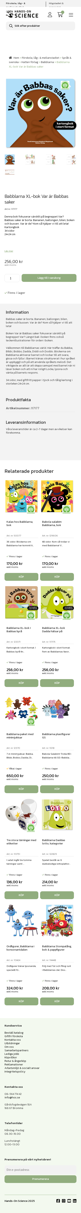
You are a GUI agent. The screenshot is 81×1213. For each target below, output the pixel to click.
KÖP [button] (21, 577)
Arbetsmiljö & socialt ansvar (22, 1068)
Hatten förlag (29, 62)
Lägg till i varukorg (49, 278)
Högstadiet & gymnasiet (56, 5)
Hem (16, 58)
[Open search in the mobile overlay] (40, 26)
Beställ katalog (14, 1033)
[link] (61, 14)
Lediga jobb (12, 1054)
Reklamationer (14, 1064)
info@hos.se (12, 1097)
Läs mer (9, 251)
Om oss (9, 1047)
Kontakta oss (13, 1040)
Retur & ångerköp (15, 1061)
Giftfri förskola (14, 1036)
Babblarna (47, 62)
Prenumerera (40, 1179)
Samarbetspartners (17, 1050)
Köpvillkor (11, 1057)
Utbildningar (12, 1043)
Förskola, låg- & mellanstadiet (40, 58)
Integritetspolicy (15, 1072)
